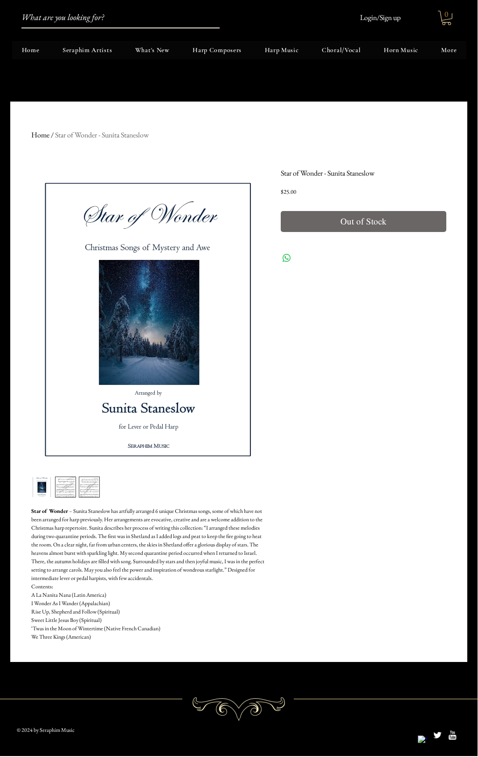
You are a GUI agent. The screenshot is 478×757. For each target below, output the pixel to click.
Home (40, 135)
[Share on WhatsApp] (286, 258)
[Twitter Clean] (437, 735)
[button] (446, 18)
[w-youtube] (452, 735)
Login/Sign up (380, 18)
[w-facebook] (422, 740)
